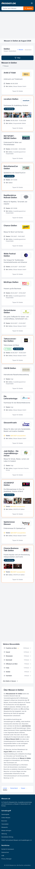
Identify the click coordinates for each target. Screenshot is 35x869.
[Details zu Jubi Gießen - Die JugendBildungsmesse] (17, 463)
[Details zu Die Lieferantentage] (17, 405)
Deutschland (28, 49)
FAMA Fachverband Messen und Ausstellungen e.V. (16, 840)
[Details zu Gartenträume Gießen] (17, 320)
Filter (18, 58)
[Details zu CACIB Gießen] (17, 378)
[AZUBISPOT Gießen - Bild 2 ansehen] (17, 501)
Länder (5, 788)
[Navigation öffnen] (32, 3)
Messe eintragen (6, 830)
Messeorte (4, 827)
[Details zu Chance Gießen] (17, 235)
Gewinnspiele (5, 814)
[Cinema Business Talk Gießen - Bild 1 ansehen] (8, 566)
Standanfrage (10, 109)
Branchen (4, 821)
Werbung (4, 833)
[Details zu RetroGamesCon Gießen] (17, 177)
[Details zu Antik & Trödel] (17, 81)
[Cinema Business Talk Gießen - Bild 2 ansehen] (17, 566)
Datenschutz (5, 852)
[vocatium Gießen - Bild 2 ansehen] (17, 115)
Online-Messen (5, 817)
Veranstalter (5, 824)
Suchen (29, 8)
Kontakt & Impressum (7, 849)
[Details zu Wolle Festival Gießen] (17, 263)
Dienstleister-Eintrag (7, 837)
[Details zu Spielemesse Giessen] (17, 531)
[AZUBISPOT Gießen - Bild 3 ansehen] (27, 501)
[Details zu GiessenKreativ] (17, 432)
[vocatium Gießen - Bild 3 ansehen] (27, 115)
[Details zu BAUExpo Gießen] (17, 292)
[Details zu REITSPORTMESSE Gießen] (17, 147)
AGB (2, 855)
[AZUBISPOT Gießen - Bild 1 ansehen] (8, 501)
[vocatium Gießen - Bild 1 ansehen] (8, 115)
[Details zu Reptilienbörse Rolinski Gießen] (17, 206)
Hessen (21, 49)
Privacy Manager (6, 859)
